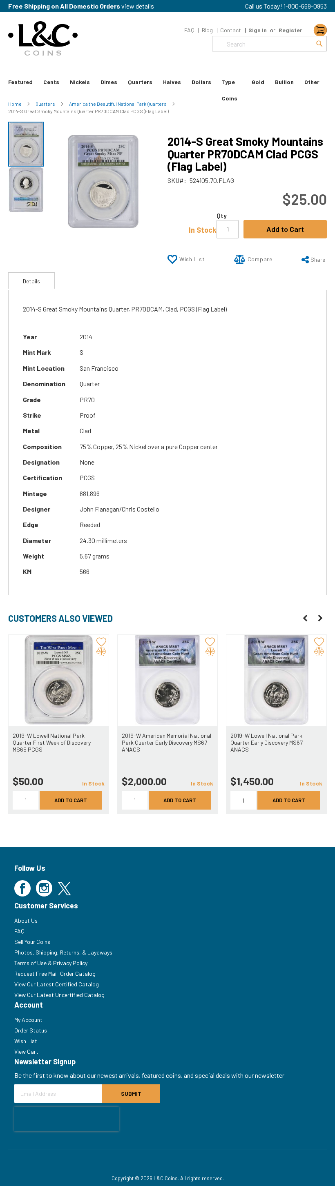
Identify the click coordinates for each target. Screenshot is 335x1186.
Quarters (46, 104)
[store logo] (43, 38)
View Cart (26, 1051)
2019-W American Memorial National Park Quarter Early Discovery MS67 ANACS (166, 742)
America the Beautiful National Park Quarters (118, 104)
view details (137, 6)
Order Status (30, 1030)
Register (290, 30)
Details (31, 281)
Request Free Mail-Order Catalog (55, 973)
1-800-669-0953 (305, 6)
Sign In (257, 30)
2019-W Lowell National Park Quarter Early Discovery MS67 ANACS (266, 742)
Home (15, 104)
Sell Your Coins (32, 941)
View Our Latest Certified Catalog (56, 984)
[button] (26, 189)
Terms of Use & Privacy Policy (50, 962)
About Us (26, 920)
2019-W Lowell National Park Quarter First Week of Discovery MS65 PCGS (52, 742)
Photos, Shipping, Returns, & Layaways (63, 952)
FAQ (189, 30)
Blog (207, 30)
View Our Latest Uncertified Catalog (59, 994)
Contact (230, 30)
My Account (28, 1019)
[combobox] (269, 43)
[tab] (31, 280)
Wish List (25, 1040)
